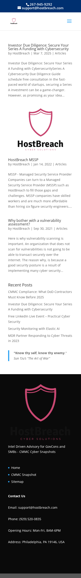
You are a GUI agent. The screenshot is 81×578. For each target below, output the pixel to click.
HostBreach (21, 53)
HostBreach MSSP (23, 159)
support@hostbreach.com (37, 507)
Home (15, 468)
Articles (60, 53)
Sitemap (17, 481)
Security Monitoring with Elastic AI (34, 328)
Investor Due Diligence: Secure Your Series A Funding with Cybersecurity (38, 47)
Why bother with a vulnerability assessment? (34, 222)
